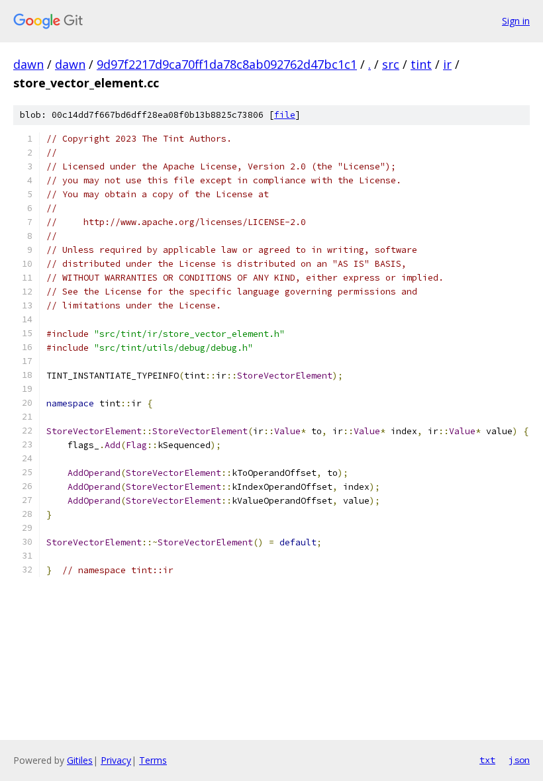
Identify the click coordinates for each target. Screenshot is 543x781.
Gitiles (80, 760)
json (519, 760)
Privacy (116, 760)
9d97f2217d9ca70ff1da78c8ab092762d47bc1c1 (227, 64)
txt (487, 760)
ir (447, 64)
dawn (28, 64)
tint (421, 64)
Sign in (516, 21)
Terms (153, 760)
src (390, 64)
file (284, 114)
